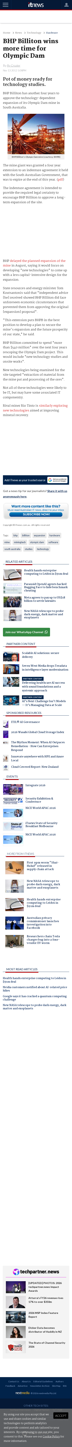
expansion (39, 535)
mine (7, 542)
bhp (15, 535)
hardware (54, 535)
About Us (26, 1381)
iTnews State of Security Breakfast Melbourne (41, 825)
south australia (12, 549)
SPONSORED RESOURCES (23, 712)
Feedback (10, 1385)
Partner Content (20, 643)
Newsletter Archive (39, 1385)
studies (28, 549)
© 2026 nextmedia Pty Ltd (43, 1393)
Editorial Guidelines (43, 1381)
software (53, 542)
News (18, 33)
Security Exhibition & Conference (39, 800)
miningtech (20, 542)
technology (43, 549)
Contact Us (13, 1381)
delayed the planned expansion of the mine (34, 263)
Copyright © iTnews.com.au (16, 525)
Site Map (56, 1385)
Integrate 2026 (35, 786)
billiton (26, 535)
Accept (60, 1415)
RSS (64, 1385)
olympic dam (37, 542)
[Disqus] (36, 1065)
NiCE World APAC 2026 (40, 808)
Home (6, 33)
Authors (60, 1381)
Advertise (23, 1385)
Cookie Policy (51, 1436)
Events (12, 776)
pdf (60, 179)
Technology (34, 33)
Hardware (52, 33)
